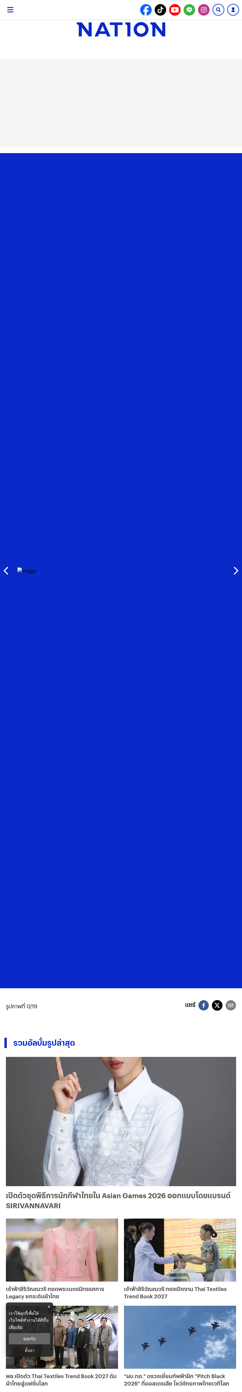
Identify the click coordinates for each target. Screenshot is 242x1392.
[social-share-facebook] (146, 10)
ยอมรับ (29, 1338)
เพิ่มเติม (15, 1327)
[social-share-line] (189, 10)
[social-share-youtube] (175, 10)
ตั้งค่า (30, 1350)
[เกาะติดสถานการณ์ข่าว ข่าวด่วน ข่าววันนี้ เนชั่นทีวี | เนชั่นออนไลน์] (121, 29)
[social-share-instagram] (204, 10)
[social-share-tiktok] (160, 10)
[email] (230, 1006)
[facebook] (203, 1006)
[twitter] (217, 1005)
